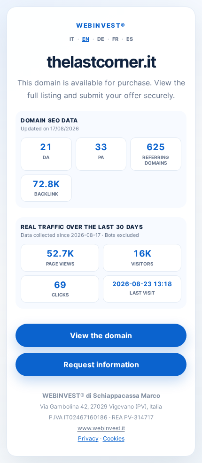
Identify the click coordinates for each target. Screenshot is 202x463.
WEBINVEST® (101, 25)
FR (115, 39)
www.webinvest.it (101, 428)
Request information (101, 364)
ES (129, 39)
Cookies (113, 438)
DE (100, 39)
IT (72, 39)
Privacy (88, 438)
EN (85, 39)
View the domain (101, 335)
